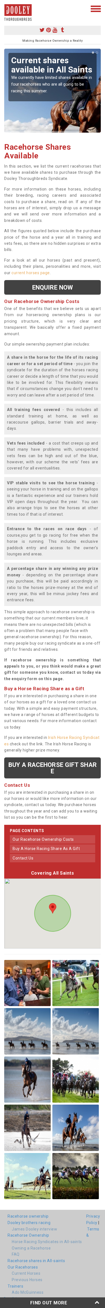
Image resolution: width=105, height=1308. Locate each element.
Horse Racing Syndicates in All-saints (47, 1241)
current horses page (30, 273)
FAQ (16, 1254)
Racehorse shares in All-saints (36, 1260)
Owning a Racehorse (31, 1248)
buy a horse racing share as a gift (46, 848)
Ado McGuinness (27, 1292)
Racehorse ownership (28, 1216)
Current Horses (26, 1273)
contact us (23, 858)
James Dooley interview (34, 1229)
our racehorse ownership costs (43, 839)
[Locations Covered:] (7, 8)
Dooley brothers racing (29, 1222)
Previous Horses (27, 1280)
